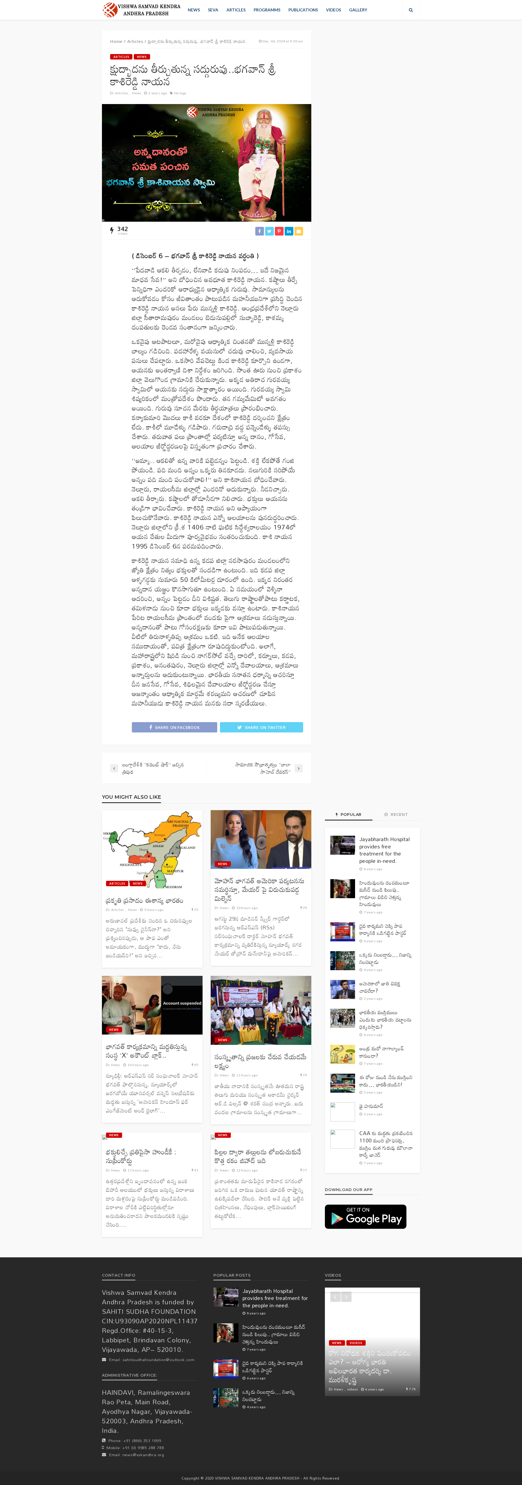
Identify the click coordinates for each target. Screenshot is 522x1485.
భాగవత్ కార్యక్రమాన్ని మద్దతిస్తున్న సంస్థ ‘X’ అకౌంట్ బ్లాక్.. (146, 1051)
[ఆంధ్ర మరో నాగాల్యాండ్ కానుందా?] (342, 1054)
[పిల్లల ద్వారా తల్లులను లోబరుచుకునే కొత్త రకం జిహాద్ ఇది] (213, 1137)
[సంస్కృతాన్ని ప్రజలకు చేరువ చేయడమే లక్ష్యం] (261, 1010)
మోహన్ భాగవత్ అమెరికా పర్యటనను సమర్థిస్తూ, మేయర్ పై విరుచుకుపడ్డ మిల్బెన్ (259, 889)
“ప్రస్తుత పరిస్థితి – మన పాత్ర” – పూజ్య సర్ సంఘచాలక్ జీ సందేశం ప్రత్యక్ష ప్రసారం (372, 1370)
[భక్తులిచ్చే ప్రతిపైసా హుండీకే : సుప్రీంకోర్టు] (104, 1137)
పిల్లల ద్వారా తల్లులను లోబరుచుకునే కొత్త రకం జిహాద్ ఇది (258, 1156)
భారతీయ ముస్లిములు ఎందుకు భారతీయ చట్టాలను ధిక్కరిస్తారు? (385, 1019)
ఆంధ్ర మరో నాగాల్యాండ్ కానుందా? (381, 1052)
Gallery (358, 9)
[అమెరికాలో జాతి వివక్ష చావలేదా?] (342, 989)
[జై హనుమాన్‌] (342, 1111)
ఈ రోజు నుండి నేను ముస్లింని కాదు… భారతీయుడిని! (386, 1081)
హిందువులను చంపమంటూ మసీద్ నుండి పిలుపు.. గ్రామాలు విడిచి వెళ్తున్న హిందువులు (384, 893)
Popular (350, 814)
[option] (372, 1341)
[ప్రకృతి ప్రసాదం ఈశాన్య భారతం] (152, 849)
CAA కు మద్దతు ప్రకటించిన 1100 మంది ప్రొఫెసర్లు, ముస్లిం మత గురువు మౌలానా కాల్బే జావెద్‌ (386, 1144)
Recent (398, 814)
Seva (213, 9)
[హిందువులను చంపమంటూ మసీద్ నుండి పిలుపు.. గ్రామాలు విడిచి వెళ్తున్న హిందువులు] (342, 888)
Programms (267, 9)
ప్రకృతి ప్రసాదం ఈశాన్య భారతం (145, 900)
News (194, 9)
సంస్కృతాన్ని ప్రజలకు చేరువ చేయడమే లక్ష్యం (261, 1061)
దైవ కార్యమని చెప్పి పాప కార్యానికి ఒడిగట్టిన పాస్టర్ (383, 929)
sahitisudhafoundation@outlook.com (159, 1359)
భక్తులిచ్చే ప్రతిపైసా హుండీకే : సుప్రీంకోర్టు (141, 1156)
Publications (303, 9)
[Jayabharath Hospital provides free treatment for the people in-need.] (342, 845)
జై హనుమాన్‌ (371, 1106)
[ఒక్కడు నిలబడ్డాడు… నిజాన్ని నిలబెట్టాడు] (342, 960)
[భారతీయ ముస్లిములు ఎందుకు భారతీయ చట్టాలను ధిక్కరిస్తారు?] (342, 1018)
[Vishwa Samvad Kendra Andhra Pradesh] (141, 9)
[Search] (411, 10)
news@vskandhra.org (143, 1454)
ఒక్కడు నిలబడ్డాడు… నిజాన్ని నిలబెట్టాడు (385, 958)
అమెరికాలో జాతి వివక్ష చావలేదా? (380, 987)
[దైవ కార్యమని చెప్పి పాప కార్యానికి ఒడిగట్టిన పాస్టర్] (342, 931)
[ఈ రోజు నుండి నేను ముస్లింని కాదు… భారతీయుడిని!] (342, 1083)
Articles (236, 9)
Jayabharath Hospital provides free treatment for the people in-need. (384, 850)
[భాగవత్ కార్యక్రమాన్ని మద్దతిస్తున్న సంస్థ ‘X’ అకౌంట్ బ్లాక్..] (152, 1005)
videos (333, 9)
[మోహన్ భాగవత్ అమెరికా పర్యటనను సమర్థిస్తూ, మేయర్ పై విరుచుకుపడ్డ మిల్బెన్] (261, 839)
